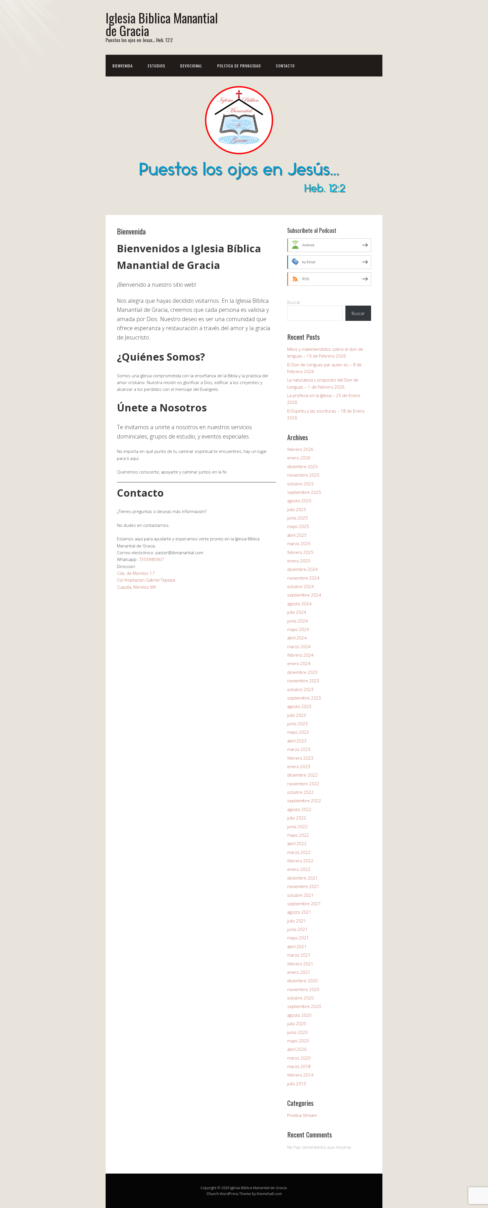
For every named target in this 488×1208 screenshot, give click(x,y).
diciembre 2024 (302, 569)
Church (212, 1193)
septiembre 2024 (304, 595)
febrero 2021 (300, 963)
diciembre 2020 (302, 980)
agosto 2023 (299, 706)
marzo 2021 (299, 955)
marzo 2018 (299, 1066)
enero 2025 (298, 561)
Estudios (156, 66)
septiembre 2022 (304, 800)
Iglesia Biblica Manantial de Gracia (162, 24)
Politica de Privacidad (239, 66)
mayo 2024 (298, 629)
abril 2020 (297, 1049)
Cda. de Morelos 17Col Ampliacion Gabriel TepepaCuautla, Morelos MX (146, 580)
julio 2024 (296, 612)
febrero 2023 (300, 758)
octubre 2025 (300, 483)
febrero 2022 (300, 860)
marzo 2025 (299, 543)
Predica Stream (302, 1115)
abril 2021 (297, 946)
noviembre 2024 (303, 578)
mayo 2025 (298, 526)
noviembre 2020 (303, 989)
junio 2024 (297, 621)
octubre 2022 (300, 792)
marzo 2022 (299, 852)
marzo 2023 (299, 749)
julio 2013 (296, 1083)
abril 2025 (297, 535)
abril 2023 (297, 741)
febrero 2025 (300, 552)
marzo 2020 (299, 1058)
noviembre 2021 (303, 886)
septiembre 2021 (304, 903)
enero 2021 (298, 972)
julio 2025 (296, 509)
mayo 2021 (298, 937)
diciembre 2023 (302, 672)
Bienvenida (122, 66)
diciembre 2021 (302, 878)
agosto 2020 (299, 1015)
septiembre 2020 (304, 1006)
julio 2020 (296, 1023)
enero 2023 (298, 766)
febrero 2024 (300, 655)
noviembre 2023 (303, 680)
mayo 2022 (298, 835)
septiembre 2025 (304, 492)
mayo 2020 (298, 1040)
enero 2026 (298, 458)
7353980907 (151, 559)
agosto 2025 (299, 500)
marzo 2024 (299, 646)
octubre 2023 (300, 689)
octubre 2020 (300, 998)
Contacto (285, 66)
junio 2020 (297, 1032)
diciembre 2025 (302, 466)
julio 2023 (296, 715)
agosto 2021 (299, 912)
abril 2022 (297, 843)
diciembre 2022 (302, 775)
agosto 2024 (299, 603)
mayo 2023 (298, 732)
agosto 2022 (299, 809)
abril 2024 (297, 638)
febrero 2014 (300, 1075)
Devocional (191, 66)
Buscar (293, 302)
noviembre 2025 (303, 475)
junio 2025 (297, 518)
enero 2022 (298, 869)
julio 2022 (296, 818)
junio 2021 (297, 929)
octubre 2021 (300, 895)
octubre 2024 (300, 586)
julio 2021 (296, 921)
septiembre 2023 (304, 698)
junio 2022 (297, 826)
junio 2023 (297, 723)
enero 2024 (298, 663)
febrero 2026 (300, 449)
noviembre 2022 (303, 783)
